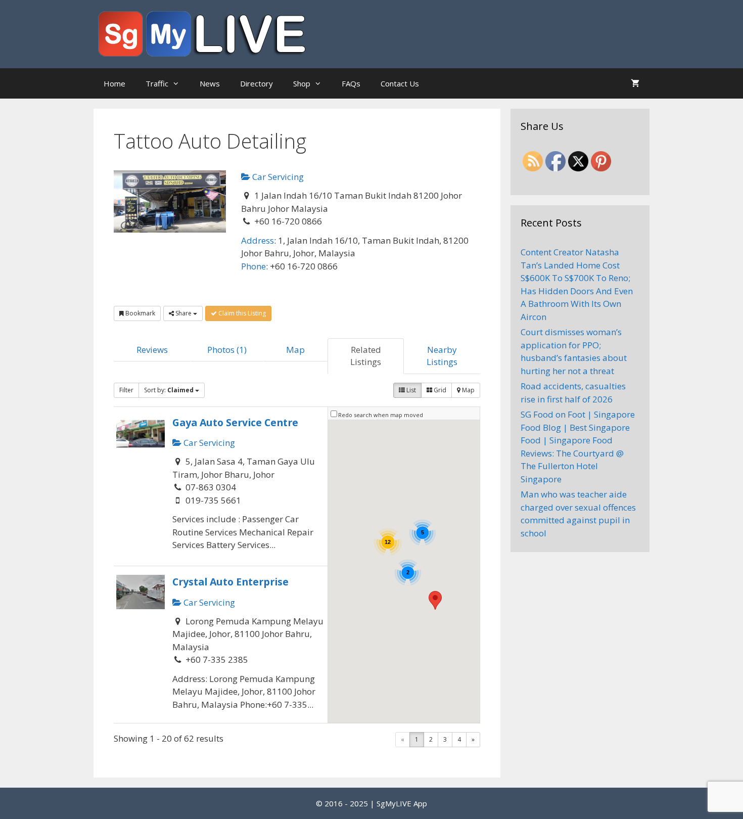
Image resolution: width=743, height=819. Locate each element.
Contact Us (400, 83)
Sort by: (169, 390)
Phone (253, 266)
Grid (439, 390)
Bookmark (139, 313)
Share (183, 313)
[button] (435, 600)
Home (114, 83)
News (210, 83)
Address (257, 240)
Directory (256, 83)
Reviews (152, 349)
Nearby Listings (442, 356)
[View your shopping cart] (635, 83)
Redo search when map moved (380, 415)
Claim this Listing (241, 313)
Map (295, 349)
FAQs (351, 83)
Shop (301, 83)
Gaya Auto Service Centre (235, 422)
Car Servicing (277, 177)
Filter (126, 390)
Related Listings (365, 356)
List (410, 390)
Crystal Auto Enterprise (230, 581)
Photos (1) (227, 349)
